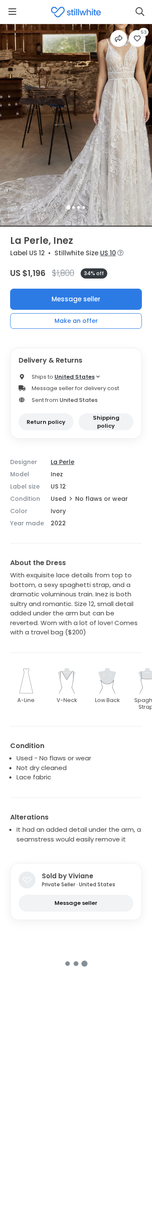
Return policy (46, 422)
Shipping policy (106, 422)
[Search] (139, 11)
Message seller (76, 299)
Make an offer (76, 321)
